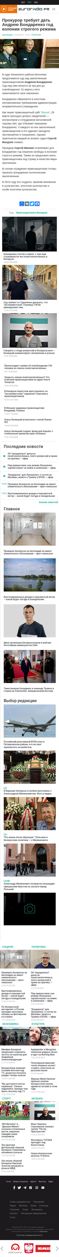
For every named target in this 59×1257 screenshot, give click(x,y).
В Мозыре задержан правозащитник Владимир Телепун (24, 409)
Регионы (23, 1205)
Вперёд (57, 1248)
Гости (8, 1181)
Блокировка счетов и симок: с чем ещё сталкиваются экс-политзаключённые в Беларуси (25, 256)
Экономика (10, 1023)
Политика (36, 35)
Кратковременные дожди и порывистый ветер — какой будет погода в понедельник (31, 494)
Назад (2, 1248)
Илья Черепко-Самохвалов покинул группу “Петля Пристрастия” (42, 1128)
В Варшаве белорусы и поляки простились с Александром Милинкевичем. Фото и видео (28, 792)
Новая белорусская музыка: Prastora (41, 1154)
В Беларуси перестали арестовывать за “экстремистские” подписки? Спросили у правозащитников (26, 393)
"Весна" (45, 112)
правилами (43, 1231)
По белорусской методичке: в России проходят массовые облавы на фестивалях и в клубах (13, 1012)
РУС (29, 2)
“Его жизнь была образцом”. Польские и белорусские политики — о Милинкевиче (26, 838)
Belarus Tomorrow (20, 1181)
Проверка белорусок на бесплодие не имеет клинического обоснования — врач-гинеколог (32, 485)
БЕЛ (23, 2)
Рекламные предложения (33, 1213)
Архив (33, 1205)
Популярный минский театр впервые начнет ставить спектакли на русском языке (43, 1067)
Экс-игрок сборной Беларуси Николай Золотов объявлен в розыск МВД (12, 1164)
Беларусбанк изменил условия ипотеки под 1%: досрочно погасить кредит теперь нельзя (13, 1072)
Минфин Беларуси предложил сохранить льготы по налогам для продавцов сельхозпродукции (14, 1054)
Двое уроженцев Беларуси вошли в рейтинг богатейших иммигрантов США (27, 644)
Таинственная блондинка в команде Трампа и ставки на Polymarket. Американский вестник (29, 689)
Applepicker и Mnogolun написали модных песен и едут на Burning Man (44, 1052)
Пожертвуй (38, 1202)
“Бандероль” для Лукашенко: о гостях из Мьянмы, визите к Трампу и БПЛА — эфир (30, 476)
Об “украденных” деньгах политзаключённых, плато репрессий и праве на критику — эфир (32, 456)
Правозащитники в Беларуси (31, 212)
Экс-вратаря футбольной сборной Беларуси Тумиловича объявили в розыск (13, 1149)
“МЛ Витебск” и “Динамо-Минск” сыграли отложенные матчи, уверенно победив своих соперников (13, 1130)
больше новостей (48, 502)
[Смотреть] (5, 788)
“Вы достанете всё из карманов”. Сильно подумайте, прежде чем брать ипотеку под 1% (14, 1087)
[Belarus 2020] (31, 1248)
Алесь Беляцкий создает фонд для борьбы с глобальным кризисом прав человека (28, 432)
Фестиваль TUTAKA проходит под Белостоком (41, 1142)
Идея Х (33, 1181)
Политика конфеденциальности (29, 1235)
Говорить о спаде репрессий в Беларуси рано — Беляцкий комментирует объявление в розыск (29, 351)
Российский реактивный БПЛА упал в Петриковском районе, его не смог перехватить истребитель (24, 744)
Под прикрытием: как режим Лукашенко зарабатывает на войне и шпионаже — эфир (32, 466)
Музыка (37, 1098)
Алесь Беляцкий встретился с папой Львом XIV (27, 420)
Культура (38, 1023)
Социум (7, 946)
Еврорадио (7, 35)
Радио (13, 1205)
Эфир (50, 1181)
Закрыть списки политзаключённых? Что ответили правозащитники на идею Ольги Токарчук (27, 380)
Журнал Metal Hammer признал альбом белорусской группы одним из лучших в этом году (44, 1084)
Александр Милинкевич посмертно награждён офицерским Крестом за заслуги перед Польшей (29, 886)
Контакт (14, 1213)
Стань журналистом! (20, 1202)
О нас (12, 1217)
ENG (36, 2)
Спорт (6, 1098)
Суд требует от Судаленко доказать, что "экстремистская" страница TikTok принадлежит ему (26, 305)
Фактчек (42, 1181)
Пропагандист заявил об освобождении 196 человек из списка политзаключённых (28, 367)
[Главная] (33, 9)
